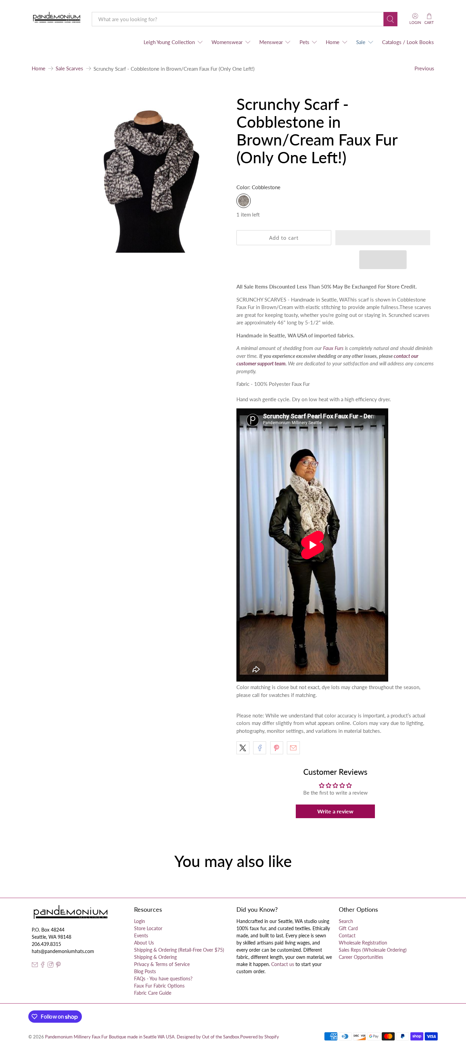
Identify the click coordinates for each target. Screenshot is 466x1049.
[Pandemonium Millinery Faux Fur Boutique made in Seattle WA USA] (57, 19)
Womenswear (227, 42)
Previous (424, 68)
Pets (304, 42)
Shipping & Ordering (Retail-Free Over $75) (179, 950)
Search (346, 921)
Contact (347, 935)
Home (332, 42)
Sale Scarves (69, 68)
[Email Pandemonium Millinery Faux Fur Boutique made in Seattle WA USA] (35, 966)
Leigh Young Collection (169, 42)
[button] (382, 237)
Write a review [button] (335, 811)
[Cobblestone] (243, 201)
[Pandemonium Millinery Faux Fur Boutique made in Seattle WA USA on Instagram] (50, 966)
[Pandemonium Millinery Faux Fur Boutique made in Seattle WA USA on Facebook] (43, 966)
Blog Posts (145, 971)
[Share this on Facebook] (259, 747)
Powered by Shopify (259, 1036)
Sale (360, 42)
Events (141, 935)
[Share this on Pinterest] (276, 747)
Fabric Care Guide (152, 993)
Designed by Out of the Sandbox (208, 1036)
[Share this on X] (242, 747)
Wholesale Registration (363, 943)
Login (139, 921)
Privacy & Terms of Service (162, 964)
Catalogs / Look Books (408, 42)
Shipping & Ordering (155, 957)
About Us (144, 943)
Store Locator (148, 928)
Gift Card (348, 928)
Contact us (282, 964)
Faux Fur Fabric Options (159, 986)
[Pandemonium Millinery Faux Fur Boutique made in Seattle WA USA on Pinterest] (58, 966)
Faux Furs (333, 348)
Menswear (271, 42)
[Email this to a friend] (293, 747)
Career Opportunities (361, 957)
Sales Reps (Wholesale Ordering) (373, 950)
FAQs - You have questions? (163, 978)
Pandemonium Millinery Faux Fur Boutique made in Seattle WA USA (110, 1036)
